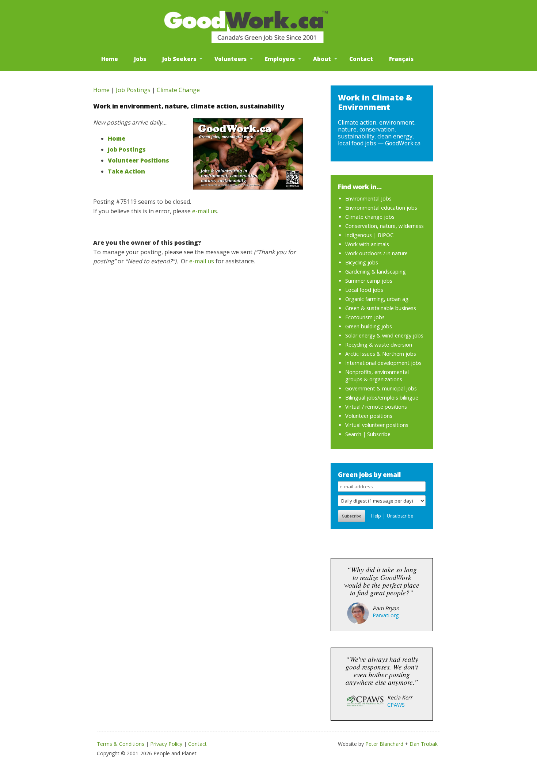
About (322, 58)
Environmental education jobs (381, 207)
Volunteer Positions (138, 160)
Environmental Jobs (368, 198)
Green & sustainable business (380, 308)
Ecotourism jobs (365, 317)
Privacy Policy (166, 743)
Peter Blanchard (384, 743)
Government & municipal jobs (381, 388)
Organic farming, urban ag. (377, 298)
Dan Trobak (424, 743)
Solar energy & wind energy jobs (384, 335)
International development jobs (383, 362)
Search (353, 434)
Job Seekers (179, 58)
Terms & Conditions (120, 743)
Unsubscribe (400, 516)
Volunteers (230, 58)
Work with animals (367, 244)
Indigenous (358, 235)
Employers (280, 58)
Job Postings (133, 90)
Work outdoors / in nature (376, 253)
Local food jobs (364, 289)
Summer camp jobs (368, 280)
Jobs (140, 58)
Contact (361, 58)
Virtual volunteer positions (376, 424)
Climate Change (178, 90)
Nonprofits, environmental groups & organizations (377, 376)
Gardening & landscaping (375, 271)
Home (109, 58)
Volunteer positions (368, 415)
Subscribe (379, 434)
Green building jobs (368, 326)
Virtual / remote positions (376, 406)
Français (401, 58)
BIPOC (385, 235)
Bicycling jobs (361, 262)
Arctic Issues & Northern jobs (380, 353)
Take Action (126, 171)
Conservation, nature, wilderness (384, 225)
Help (376, 516)
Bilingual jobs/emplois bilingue (381, 397)
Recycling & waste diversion (378, 344)
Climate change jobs (370, 216)
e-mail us (204, 211)
